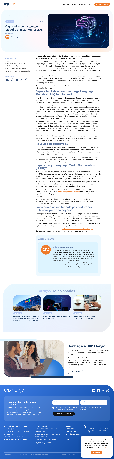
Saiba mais (75, 372)
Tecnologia (10, 21)
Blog (6, 16)
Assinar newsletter (63, 413)
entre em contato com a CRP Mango (77, 229)
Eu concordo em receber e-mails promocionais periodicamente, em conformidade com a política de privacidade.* (79, 408)
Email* (84, 401)
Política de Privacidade (69, 454)
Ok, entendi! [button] (97, 452)
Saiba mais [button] (103, 447)
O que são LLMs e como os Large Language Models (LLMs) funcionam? (17, 64)
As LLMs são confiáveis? (13, 66)
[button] (66, 4)
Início (7, 61)
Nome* (56, 401)
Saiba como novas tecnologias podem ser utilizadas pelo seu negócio (18, 71)
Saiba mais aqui (33, 414)
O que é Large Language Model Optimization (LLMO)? (15, 69)
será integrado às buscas (69, 191)
